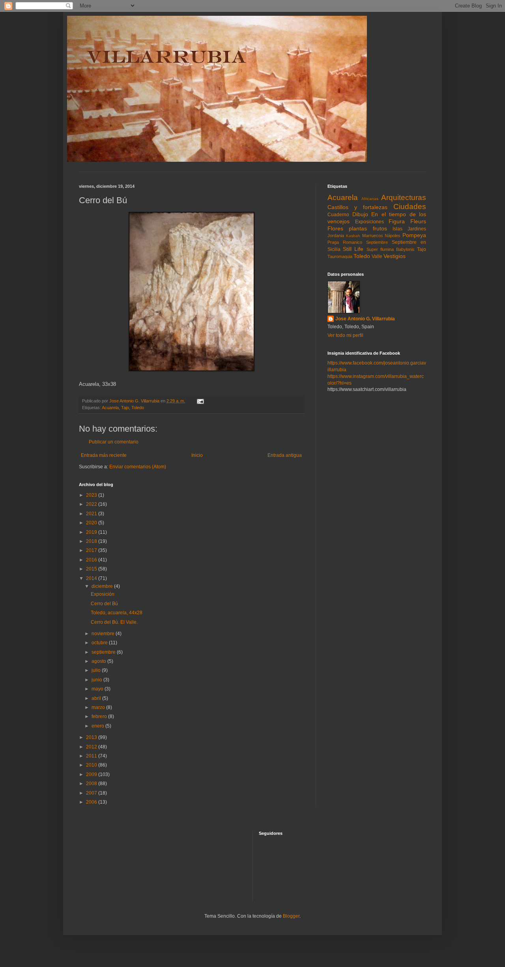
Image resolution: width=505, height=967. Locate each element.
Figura (397, 221)
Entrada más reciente (104, 455)
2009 (92, 774)
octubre (100, 642)
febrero (100, 716)
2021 (92, 513)
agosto (99, 661)
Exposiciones (369, 221)
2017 (92, 550)
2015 (92, 569)
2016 (92, 560)
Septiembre (377, 242)
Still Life (353, 249)
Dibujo (360, 214)
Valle (377, 256)
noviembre (104, 633)
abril (97, 698)
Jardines (417, 229)
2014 (92, 578)
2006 (92, 802)
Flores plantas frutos (357, 228)
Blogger (291, 916)
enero (98, 726)
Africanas (369, 198)
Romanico (352, 242)
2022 (92, 504)
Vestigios (394, 256)
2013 (92, 737)
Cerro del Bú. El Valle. (114, 622)
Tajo (125, 407)
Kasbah (353, 236)
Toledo (137, 407)
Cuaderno (338, 214)
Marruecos (372, 235)
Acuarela (110, 407)
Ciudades (409, 206)
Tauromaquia (339, 256)
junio (97, 680)
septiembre (104, 652)
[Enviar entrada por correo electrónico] (200, 400)
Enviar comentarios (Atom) (137, 466)
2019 (92, 532)
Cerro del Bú (104, 603)
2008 (92, 783)
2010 (92, 765)
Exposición (102, 594)
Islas (397, 229)
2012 (92, 747)
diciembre (103, 586)
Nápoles (392, 235)
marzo (99, 707)
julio (97, 670)
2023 (92, 495)
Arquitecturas (403, 197)
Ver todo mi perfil (345, 335)
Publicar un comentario (113, 442)
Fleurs (418, 221)
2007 (92, 793)
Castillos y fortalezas (357, 207)
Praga (333, 242)
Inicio (197, 455)
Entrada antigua (284, 455)
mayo (98, 689)
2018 (92, 541)
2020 (92, 523)
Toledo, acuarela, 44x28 (116, 612)
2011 (92, 756)
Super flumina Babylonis (391, 249)
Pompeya (414, 235)
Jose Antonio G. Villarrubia (365, 319)
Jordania (335, 235)
